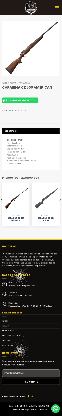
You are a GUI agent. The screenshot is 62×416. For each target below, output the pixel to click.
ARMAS (13, 83)
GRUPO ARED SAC (40, 409)
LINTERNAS (7, 340)
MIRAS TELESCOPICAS (12, 335)
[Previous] (2, 205)
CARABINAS (24, 83)
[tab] (31, 131)
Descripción (11, 131)
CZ (26, 110)
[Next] (59, 205)
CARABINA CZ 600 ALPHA (46, 219)
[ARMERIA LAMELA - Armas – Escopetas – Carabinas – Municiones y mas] (31, 7)
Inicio (4, 83)
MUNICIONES (8, 330)
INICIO (5, 321)
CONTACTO (7, 345)
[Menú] (57, 7)
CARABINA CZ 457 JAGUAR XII (15, 219)
